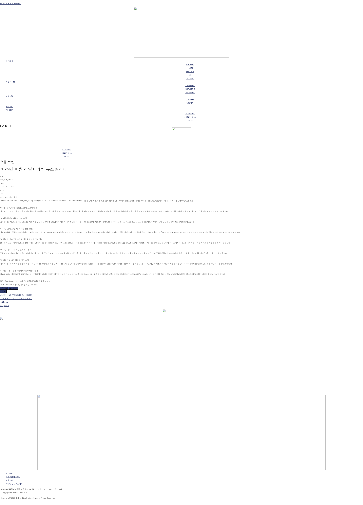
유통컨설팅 (10, 82)
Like (4, 288)
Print (3, 291)
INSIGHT (9, 110)
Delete (6, 305)
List (1, 302)
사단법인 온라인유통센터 (10, 3)
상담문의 (9, 106)
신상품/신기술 (66, 153)
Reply (5, 302)
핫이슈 (66, 156)
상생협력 (9, 96)
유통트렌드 (66, 149)
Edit (1, 305)
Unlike (13, 288)
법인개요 (9, 61)
